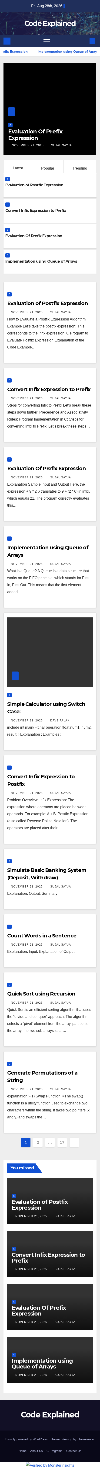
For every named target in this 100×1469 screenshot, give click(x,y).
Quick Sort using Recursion (41, 994)
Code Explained (50, 23)
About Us (36, 1451)
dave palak (60, 720)
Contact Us (73, 1451)
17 (62, 1142)
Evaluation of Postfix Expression (34, 185)
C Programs (55, 1451)
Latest (18, 168)
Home (23, 1451)
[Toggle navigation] (46, 41)
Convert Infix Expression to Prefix (35, 210)
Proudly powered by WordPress (27, 1439)
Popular (47, 168)
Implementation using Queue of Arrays (41, 261)
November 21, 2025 (48, 145)
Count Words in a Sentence (41, 936)
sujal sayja (82, 145)
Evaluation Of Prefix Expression (33, 236)
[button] (84, 41)
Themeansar (85, 1439)
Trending (80, 168)
